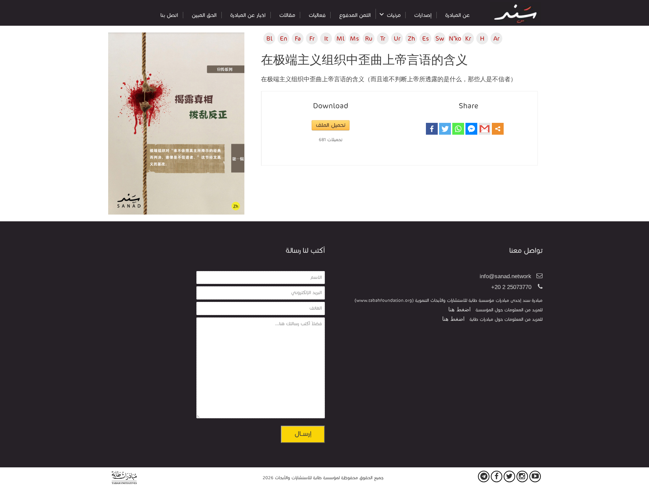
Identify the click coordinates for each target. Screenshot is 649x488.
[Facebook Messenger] (471, 129)
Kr (468, 38)
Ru (368, 38)
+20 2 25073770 (511, 287)
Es (425, 38)
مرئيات (394, 15)
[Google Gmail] (484, 129)
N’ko (454, 38)
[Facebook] (432, 129)
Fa (298, 38)
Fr (312, 38)
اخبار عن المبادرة (248, 15)
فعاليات (317, 15)
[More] (498, 129)
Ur (397, 38)
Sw (439, 38)
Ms (354, 38)
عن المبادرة (457, 15)
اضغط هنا (459, 309)
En (283, 38)
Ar (497, 38)
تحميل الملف (330, 125)
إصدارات (423, 15)
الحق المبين (204, 15)
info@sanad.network (505, 276)
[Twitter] (445, 129)
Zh (411, 38)
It (326, 38)
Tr (382, 38)
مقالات (287, 15)
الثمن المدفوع (355, 15)
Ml (340, 38)
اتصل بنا (169, 15)
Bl (269, 38)
